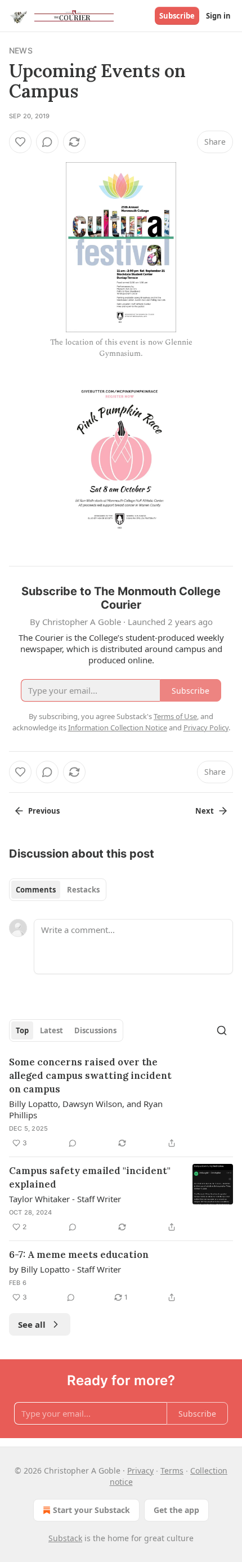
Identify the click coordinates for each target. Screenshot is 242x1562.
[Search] (221, 1030)
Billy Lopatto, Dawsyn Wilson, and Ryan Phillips (86, 1109)
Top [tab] (22, 1030)
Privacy (140, 1470)
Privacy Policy (205, 727)
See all (32, 1324)
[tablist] (57, 889)
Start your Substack (91, 1510)
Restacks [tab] (83, 890)
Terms (171, 1470)
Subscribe (177, 16)
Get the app (176, 1510)
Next (204, 811)
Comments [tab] (36, 890)
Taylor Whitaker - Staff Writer (65, 1198)
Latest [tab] (51, 1030)
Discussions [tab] (95, 1030)
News (21, 50)
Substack (65, 1538)
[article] (121, 1102)
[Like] (20, 142)
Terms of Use (175, 716)
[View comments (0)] (47, 142)
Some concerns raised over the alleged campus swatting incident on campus (90, 1075)
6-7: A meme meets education (79, 1254)
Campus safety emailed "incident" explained (90, 1177)
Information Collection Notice (117, 727)
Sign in (218, 16)
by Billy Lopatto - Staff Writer (65, 1269)
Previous (44, 811)
